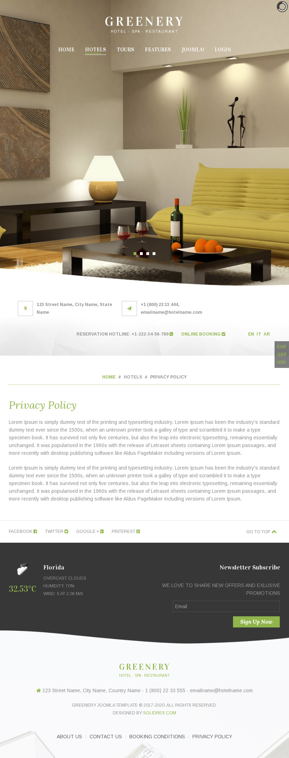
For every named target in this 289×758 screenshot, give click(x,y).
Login (223, 49)
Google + (88, 531)
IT (259, 334)
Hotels (95, 49)
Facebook (21, 531)
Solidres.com (159, 713)
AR (267, 334)
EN (251, 334)
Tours (125, 49)
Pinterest (124, 531)
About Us (69, 736)
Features (158, 49)
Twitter (54, 531)
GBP (282, 354)
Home (66, 49)
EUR (281, 346)
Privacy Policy (212, 736)
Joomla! (193, 49)
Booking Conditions (157, 736)
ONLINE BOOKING (201, 334)
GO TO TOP (258, 531)
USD (281, 362)
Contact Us (106, 736)
